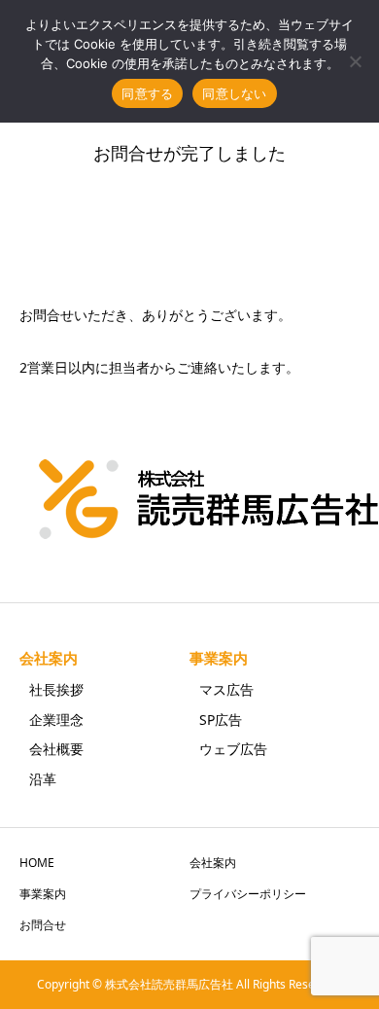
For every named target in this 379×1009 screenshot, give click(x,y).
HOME (36, 862)
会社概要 (56, 748)
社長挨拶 (56, 689)
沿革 (42, 779)
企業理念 (56, 719)
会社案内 (48, 658)
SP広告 (220, 719)
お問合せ (42, 925)
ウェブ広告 (233, 748)
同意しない (234, 93)
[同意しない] (354, 61)
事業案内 (219, 658)
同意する (147, 93)
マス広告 (226, 689)
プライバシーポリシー (248, 893)
